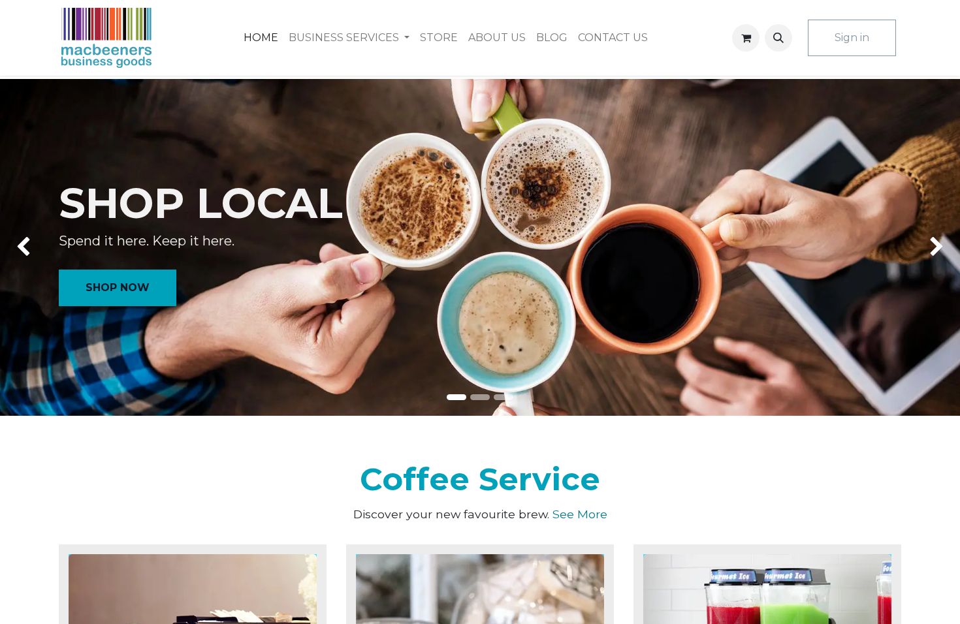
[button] (778, 38)
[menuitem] (260, 38)
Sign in (852, 37)
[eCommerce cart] (746, 38)
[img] (38, 247)
